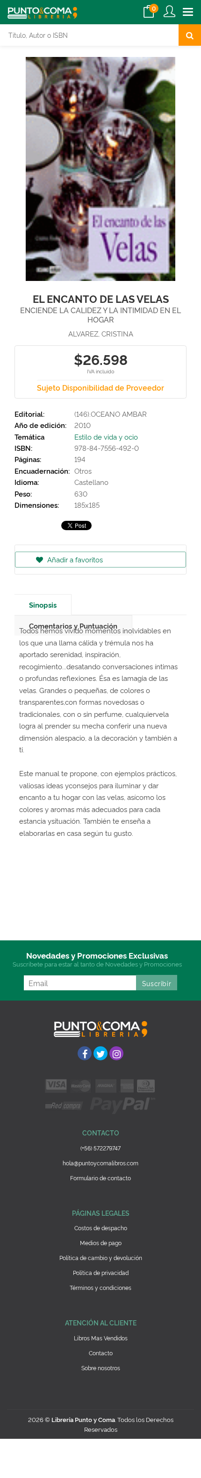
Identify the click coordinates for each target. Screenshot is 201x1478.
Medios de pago (101, 1243)
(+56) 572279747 (100, 1148)
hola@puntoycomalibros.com (100, 1163)
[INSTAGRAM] (116, 1053)
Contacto (101, 1353)
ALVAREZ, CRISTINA (100, 333)
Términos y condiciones (100, 1287)
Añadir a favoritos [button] (74, 559)
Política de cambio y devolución (100, 1257)
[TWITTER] (100, 1053)
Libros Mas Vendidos (101, 1338)
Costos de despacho (100, 1228)
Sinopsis (43, 604)
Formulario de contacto (100, 1178)
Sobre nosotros (100, 1368)
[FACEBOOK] (85, 1053)
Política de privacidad (101, 1272)
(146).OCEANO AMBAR (110, 414)
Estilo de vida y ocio (106, 436)
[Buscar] (190, 35)
